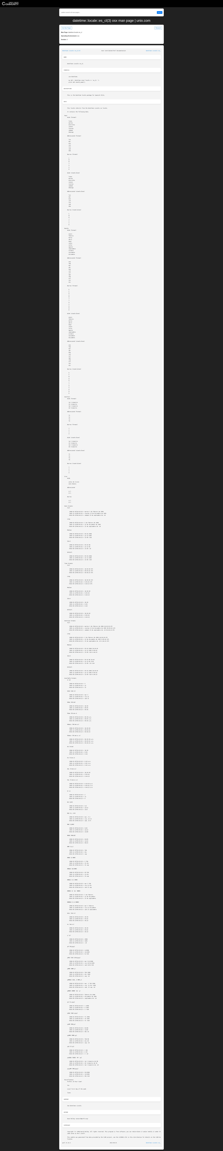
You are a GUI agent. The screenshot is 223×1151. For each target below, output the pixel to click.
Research (158, 28)
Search (160, 12)
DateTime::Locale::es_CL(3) (71, 50)
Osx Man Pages (66, 28)
